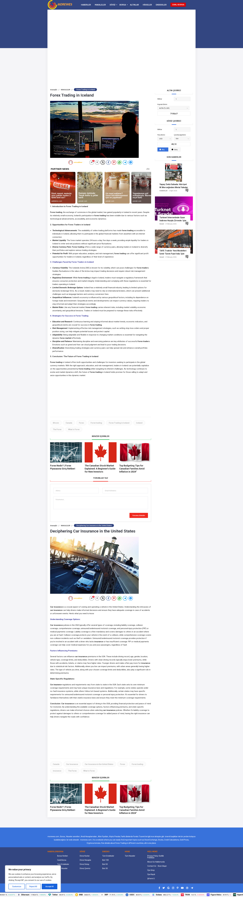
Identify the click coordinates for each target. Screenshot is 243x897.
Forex (81, 423)
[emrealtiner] (70, 162)
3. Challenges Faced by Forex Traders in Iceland (72, 262)
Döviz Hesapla (85, 860)
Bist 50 (105, 864)
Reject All (33, 886)
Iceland (139, 423)
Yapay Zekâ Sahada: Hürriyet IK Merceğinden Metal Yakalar (173, 186)
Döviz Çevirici (85, 868)
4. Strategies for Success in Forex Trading (69, 316)
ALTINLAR (134, 5)
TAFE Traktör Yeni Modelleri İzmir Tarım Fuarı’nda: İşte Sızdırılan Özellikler (172, 252)
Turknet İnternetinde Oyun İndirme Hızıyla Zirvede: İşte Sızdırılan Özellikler (172, 219)
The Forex (57, 429)
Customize (16, 886)
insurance (57, 771)
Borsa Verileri (62, 856)
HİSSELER (147, 5)
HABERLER (86, 5)
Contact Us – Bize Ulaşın (157, 866)
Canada (69, 423)
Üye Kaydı (151, 874)
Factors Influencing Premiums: (64, 651)
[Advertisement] (121, 30)
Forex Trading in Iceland (119, 423)
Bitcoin (56, 423)
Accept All (49, 886)
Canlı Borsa (61, 860)
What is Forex (73, 429)
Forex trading (96, 423)
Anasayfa (54, 89)
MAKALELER (100, 5)
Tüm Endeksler (63, 864)
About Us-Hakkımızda (156, 862)
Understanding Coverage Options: (65, 619)
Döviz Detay (84, 864)
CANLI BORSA (178, 5)
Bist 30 (105, 868)
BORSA (122, 5)
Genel (161, 224)
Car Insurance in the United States (99, 764)
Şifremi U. (151, 878)
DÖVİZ (112, 5)
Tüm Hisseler (62, 868)
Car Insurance (72, 764)
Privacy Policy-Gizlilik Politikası (155, 857)
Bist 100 (105, 860)
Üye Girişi (151, 870)
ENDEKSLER (161, 5)
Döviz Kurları (85, 856)
